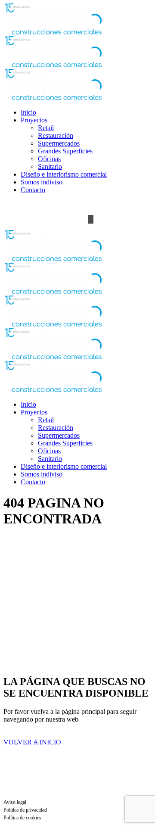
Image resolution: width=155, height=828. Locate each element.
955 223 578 (20, 204)
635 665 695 (60, 204)
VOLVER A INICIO (32, 742)
